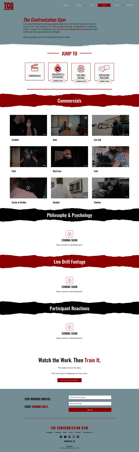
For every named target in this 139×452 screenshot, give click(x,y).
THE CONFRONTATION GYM (69, 428)
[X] (65, 437)
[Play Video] (28, 125)
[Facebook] (61, 437)
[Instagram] (69, 437)
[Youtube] (74, 437)
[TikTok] (78, 437)
